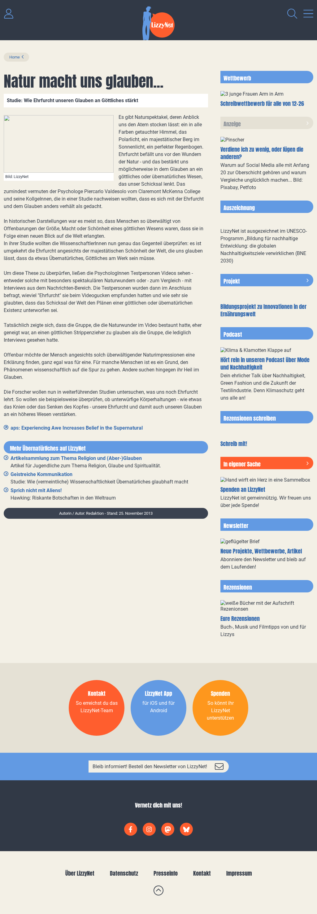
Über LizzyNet (79, 873)
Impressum (239, 873)
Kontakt (202, 873)
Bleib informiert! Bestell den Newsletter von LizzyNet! (150, 766)
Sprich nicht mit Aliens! (36, 490)
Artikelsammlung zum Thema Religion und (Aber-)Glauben (76, 458)
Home (14, 57)
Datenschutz (124, 873)
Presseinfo (166, 873)
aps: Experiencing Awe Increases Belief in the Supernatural (77, 428)
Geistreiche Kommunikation (41, 474)
